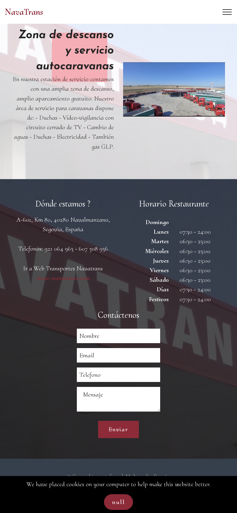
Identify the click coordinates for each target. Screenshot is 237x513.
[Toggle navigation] (227, 12)
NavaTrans (24, 11)
